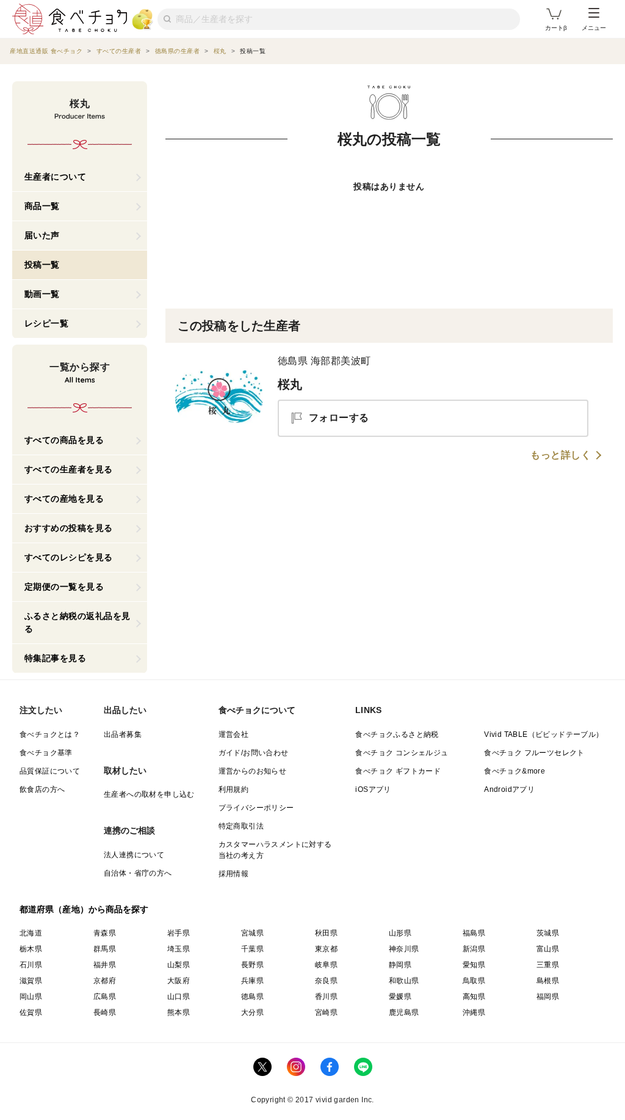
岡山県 (31, 996)
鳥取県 (474, 980)
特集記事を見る (55, 658)
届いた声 (42, 235)
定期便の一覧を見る (64, 586)
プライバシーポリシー (256, 807)
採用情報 (234, 873)
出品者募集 (123, 734)
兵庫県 (252, 980)
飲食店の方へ (42, 789)
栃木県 (31, 949)
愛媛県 (400, 996)
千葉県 (252, 949)
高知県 (474, 996)
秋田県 (326, 933)
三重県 (547, 965)
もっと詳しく (560, 455)
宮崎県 (326, 1012)
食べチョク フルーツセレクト (534, 752)
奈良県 (326, 980)
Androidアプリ (509, 789)
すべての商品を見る (64, 440)
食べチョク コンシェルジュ (401, 752)
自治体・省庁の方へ (138, 873)
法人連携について (134, 855)
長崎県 (104, 1012)
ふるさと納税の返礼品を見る (77, 622)
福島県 (474, 933)
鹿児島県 (404, 1012)
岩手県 (178, 933)
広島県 (104, 996)
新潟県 (474, 949)
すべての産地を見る (64, 498)
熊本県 (178, 1012)
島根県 (547, 980)
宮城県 (252, 933)
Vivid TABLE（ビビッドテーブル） (543, 734)
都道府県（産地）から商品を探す (84, 909)
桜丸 (290, 384)
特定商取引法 (241, 826)
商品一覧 (42, 206)
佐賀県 (31, 1012)
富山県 (547, 949)
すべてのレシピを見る (68, 557)
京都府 (104, 980)
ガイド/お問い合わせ (254, 752)
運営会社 (234, 734)
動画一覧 (42, 294)
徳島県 (252, 996)
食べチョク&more (514, 771)
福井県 (104, 965)
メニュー (594, 27)
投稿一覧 (42, 264)
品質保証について (50, 771)
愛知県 (474, 965)
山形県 (400, 933)
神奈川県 (404, 949)
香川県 (326, 996)
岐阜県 (326, 965)
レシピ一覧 (46, 323)
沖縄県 (474, 1012)
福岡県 (547, 996)
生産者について (55, 176)
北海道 (31, 933)
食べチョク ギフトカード (398, 771)
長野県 (252, 965)
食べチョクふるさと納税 (396, 734)
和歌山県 (404, 980)
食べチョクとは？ (50, 734)
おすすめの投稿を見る (68, 528)
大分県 (252, 1012)
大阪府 (178, 980)
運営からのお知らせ (253, 771)
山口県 (178, 996)
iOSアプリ (373, 789)
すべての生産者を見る (68, 469)
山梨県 (178, 965)
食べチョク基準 (46, 752)
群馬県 (104, 949)
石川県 (31, 965)
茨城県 (547, 933)
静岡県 (400, 965)
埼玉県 (178, 949)
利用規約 (234, 789)
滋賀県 (31, 980)
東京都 (326, 949)
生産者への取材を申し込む (149, 794)
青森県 (104, 933)
